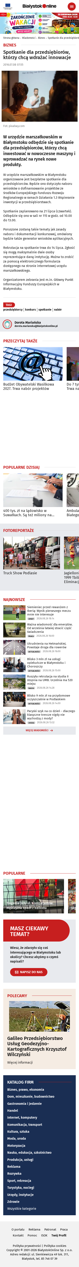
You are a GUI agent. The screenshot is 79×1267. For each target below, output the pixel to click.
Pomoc (32, 1235)
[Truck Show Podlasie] (31, 553)
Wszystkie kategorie (21, 1209)
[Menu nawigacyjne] (72, 6)
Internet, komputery (22, 1117)
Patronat (50, 1229)
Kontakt (18, 1235)
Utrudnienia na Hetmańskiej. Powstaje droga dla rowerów (46, 645)
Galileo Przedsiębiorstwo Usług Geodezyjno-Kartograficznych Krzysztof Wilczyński (36, 1046)
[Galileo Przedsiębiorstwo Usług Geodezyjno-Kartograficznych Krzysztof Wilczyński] (39, 1016)
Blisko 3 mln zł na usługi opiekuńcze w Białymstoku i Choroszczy (46, 662)
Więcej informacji (20, 1062)
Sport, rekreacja (19, 1181)
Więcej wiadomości (37, 730)
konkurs (30, 309)
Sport (31, 619)
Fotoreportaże (18, 530)
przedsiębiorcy (12, 309)
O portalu (18, 1229)
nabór (58, 309)
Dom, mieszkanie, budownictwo (30, 1096)
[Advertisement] (39, 427)
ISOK (44, 1235)
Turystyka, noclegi (20, 1188)
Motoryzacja (16, 1146)
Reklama (13, 1167)
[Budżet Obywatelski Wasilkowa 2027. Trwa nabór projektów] (33, 364)
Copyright (13, 1250)
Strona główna (11, 37)
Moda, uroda (16, 1138)
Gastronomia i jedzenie (24, 1104)
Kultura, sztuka (18, 1132)
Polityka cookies (55, 1246)
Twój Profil (58, 1235)
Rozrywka (14, 1173)
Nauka (31, 688)
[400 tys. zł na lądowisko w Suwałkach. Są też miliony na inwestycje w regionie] (33, 490)
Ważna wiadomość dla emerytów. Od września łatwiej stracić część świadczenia (50, 628)
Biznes (41, 37)
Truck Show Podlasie (20, 573)
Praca (31, 636)
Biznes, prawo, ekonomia (25, 1090)
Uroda (31, 723)
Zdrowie (13, 1202)
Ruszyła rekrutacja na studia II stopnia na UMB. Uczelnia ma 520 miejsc (50, 680)
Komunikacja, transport (24, 1125)
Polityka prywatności (27, 1246)
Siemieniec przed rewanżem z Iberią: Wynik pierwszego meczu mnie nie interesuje (49, 610)
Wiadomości (28, 37)
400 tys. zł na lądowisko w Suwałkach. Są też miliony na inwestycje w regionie (27, 513)
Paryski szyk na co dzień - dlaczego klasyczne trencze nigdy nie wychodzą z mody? (51, 714)
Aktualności (34, 652)
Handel (12, 1111)
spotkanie (44, 309)
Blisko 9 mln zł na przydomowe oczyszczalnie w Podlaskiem (48, 697)
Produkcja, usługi (20, 1160)
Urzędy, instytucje (20, 1195)
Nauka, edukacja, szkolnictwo (29, 1153)
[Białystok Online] (39, 6)
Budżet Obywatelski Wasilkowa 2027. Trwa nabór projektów (28, 386)
